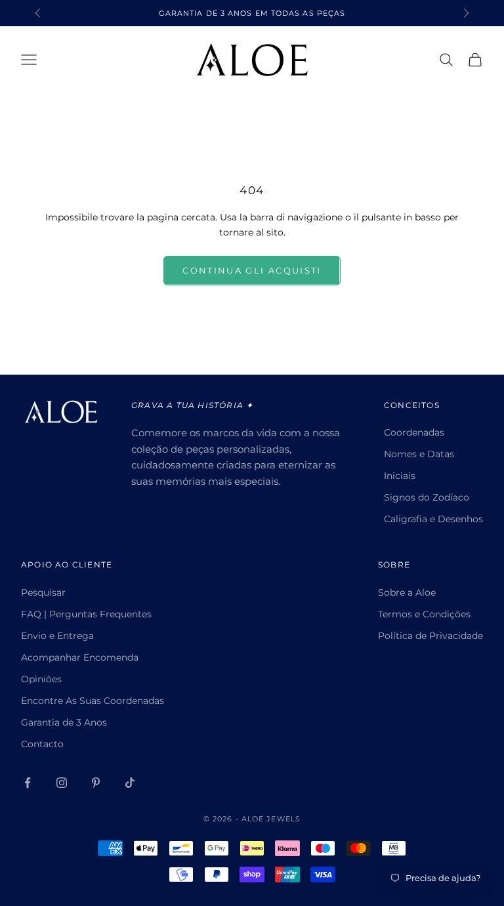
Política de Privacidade (430, 636)
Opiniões (41, 679)
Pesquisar (43, 592)
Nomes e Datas (419, 454)
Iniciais (399, 476)
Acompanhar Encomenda (79, 657)
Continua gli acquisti (251, 270)
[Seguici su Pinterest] (95, 782)
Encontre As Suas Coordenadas (92, 701)
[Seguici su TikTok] (129, 782)
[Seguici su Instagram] (61, 782)
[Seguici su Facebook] (27, 782)
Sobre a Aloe (407, 592)
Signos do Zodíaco (426, 497)
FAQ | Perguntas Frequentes (86, 614)
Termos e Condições (424, 614)
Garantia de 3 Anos (64, 722)
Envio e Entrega (57, 636)
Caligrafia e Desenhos (433, 519)
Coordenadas (414, 432)
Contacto (42, 744)
